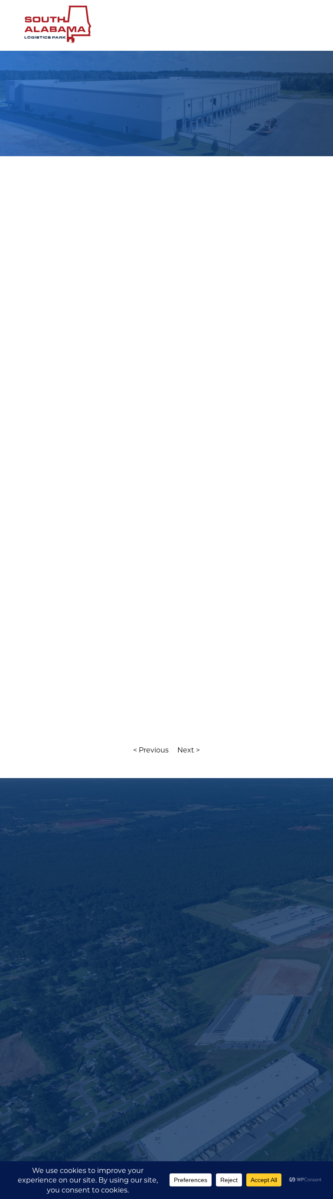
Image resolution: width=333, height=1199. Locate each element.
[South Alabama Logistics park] (62, 43)
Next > (188, 749)
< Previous (151, 749)
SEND (60, 1147)
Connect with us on (73, 941)
